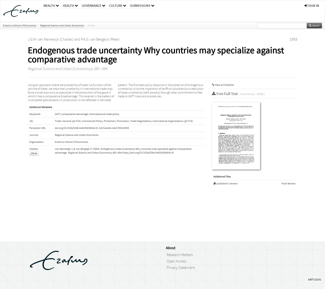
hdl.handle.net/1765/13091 (114, 128)
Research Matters (180, 255)
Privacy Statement (181, 267)
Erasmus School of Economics (19, 25)
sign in (313, 6)
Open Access (176, 261)
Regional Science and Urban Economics (62, 25)
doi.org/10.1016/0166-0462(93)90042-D (76, 128)
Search (315, 25)
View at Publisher (224, 85)
